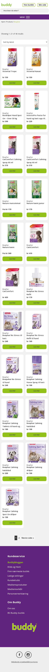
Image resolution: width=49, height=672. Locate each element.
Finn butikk (29, 5)
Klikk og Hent (14, 566)
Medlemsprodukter (17, 584)
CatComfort (8, 291)
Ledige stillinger (15, 575)
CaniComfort (32, 247)
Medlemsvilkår (15, 589)
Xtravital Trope (9, 71)
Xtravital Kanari (34, 71)
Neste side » (28, 538)
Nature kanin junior (35, 203)
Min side (42, 5)
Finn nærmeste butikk (18, 571)
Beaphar (6, 69)
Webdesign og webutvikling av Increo (24, 662)
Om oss (11, 608)
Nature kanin (8, 247)
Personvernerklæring (18, 593)
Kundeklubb (14, 580)
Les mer (12, 83)
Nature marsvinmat (11, 203)
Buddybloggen (15, 562)
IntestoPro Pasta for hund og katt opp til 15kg (36, 118)
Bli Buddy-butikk (16, 612)
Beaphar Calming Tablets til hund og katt (11, 426)
